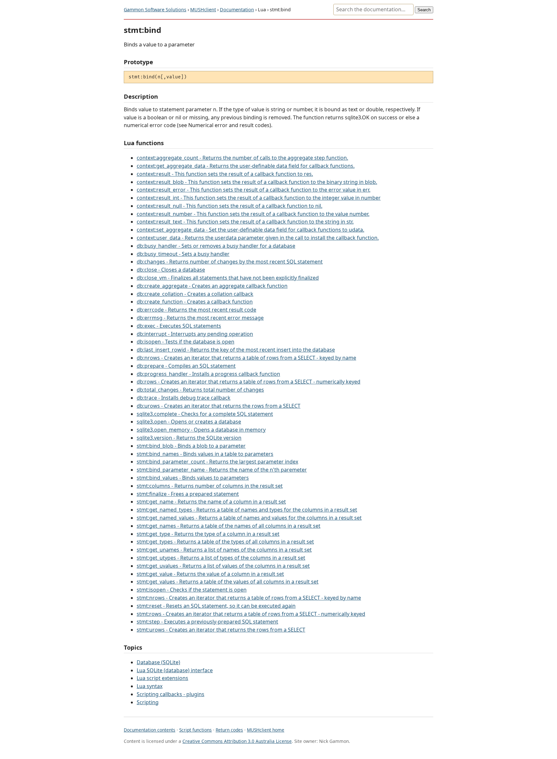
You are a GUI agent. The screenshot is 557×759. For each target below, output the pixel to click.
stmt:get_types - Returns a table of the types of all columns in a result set (225, 541)
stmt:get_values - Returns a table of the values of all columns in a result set (227, 581)
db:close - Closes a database (171, 269)
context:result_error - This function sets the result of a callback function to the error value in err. (253, 189)
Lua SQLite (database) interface (175, 670)
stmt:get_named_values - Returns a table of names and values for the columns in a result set (249, 517)
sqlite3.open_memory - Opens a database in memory (201, 429)
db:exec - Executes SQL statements (179, 325)
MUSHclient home (265, 730)
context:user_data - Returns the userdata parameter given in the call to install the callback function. (258, 237)
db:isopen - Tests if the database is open (185, 341)
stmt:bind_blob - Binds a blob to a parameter (191, 445)
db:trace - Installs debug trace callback (183, 397)
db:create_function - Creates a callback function (195, 301)
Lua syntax (149, 686)
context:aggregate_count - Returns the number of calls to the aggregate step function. (242, 157)
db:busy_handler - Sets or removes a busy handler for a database (216, 245)
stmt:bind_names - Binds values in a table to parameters (205, 453)
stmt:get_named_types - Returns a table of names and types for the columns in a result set (247, 509)
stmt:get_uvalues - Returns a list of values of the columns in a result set (223, 565)
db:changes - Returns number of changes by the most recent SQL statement (230, 261)
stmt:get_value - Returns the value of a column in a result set (210, 573)
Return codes (229, 730)
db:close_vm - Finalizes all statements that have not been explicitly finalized (228, 277)
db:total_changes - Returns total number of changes (200, 389)
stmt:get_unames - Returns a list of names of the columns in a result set (224, 549)
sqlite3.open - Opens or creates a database (189, 421)
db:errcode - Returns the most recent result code (196, 309)
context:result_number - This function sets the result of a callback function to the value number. (253, 213)
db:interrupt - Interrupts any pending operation (195, 333)
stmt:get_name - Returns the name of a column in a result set (211, 501)
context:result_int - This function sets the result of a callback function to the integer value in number (259, 197)
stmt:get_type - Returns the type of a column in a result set (208, 533)
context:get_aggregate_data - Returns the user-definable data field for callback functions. (246, 165)
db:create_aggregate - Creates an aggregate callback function (212, 285)
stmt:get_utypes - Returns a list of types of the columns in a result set (221, 557)
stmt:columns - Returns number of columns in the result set (210, 485)
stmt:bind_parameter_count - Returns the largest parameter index (217, 461)
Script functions (195, 730)
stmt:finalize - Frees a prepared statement (188, 493)
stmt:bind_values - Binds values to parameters (193, 477)
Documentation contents (149, 730)
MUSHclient (203, 9)
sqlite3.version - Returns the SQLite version (189, 437)
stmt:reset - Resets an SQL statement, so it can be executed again (216, 605)
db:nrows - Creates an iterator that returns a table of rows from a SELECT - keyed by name (246, 357)
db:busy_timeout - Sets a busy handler (183, 253)
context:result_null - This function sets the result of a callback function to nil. (229, 205)
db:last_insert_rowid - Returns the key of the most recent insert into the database (236, 349)
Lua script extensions (162, 678)
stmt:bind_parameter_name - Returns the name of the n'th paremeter (222, 469)
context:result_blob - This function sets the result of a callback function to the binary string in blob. (257, 181)
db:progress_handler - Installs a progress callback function (208, 373)
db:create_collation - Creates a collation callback (195, 293)
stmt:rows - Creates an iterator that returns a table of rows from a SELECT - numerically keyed (251, 613)
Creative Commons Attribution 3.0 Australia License (237, 741)
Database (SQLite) (158, 662)
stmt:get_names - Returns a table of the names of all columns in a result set (228, 525)
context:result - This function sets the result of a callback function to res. (225, 173)
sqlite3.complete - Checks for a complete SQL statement (205, 413)
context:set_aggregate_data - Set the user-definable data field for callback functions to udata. (250, 229)
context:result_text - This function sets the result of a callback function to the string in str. (245, 221)
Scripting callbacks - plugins (170, 694)
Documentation (237, 9)
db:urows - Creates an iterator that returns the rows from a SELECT (218, 405)
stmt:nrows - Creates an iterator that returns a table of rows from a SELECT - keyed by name (249, 597)
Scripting (148, 702)
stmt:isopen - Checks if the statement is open (192, 589)
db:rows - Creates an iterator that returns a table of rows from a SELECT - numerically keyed (248, 381)
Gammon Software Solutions (155, 9)
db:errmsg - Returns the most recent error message (200, 317)
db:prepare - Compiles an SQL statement (186, 365)
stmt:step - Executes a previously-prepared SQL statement (207, 621)
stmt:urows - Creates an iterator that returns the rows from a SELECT (221, 629)
